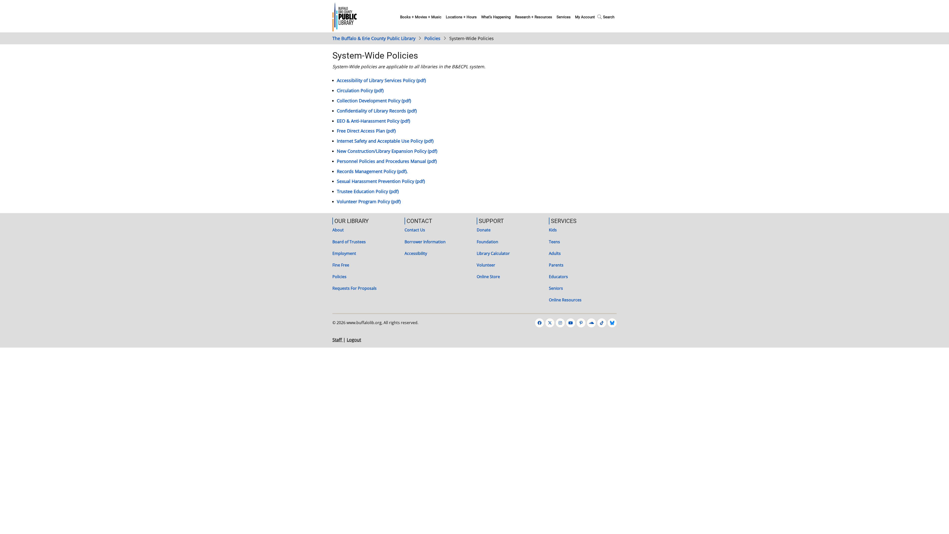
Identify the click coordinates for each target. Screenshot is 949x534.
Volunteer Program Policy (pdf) (369, 201)
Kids (553, 230)
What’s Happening (496, 17)
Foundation (487, 242)
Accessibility (416, 253)
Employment (344, 253)
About (338, 230)
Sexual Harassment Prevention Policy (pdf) (381, 181)
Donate (484, 230)
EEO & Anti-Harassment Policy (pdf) (373, 121)
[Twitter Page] (549, 322)
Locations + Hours (461, 17)
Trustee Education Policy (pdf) (368, 191)
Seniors (556, 288)
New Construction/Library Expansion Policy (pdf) (387, 151)
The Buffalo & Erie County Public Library (373, 38)
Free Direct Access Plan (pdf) (366, 131)
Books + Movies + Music (420, 17)
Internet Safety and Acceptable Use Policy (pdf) (385, 141)
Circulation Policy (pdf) (360, 90)
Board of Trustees (349, 242)
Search (608, 17)
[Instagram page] (560, 322)
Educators (558, 276)
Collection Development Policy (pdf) (374, 101)
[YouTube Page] (570, 322)
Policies (432, 38)
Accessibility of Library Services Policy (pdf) (381, 80)
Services (564, 17)
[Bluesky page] (612, 322)
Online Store (488, 276)
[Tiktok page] (601, 322)
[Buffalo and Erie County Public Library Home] (344, 17)
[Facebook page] (539, 322)
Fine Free (340, 265)
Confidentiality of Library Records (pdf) (377, 111)
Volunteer (486, 265)
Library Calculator (493, 253)
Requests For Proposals (354, 288)
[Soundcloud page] (591, 322)
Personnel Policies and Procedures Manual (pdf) (387, 161)
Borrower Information (425, 242)
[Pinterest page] (581, 322)
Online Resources (565, 300)
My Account (585, 17)
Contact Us (415, 230)
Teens (554, 242)
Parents (556, 265)
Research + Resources (533, 17)
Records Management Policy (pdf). (372, 171)
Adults (555, 253)
